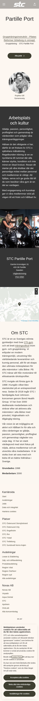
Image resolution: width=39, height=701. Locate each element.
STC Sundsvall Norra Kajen (14, 545)
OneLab (5, 608)
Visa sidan (19, 277)
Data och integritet (10, 507)
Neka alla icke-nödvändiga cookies (19, 686)
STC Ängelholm (9, 531)
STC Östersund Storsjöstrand (15, 523)
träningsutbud (22, 345)
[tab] (16, 243)
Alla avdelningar (9, 578)
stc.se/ (19, 619)
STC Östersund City (11, 527)
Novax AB (6, 590)
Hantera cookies (9, 511)
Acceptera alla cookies (19, 677)
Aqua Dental (7, 597)
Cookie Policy (17, 657)
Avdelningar (7, 500)
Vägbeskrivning (19, 273)
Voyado (5, 593)
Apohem (5, 604)
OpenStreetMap (33, 321)
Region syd (7, 575)
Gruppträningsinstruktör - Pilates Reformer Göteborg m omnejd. (19, 38)
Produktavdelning (9, 564)
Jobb (4, 504)
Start (4, 496)
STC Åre (6, 534)
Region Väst (7, 567)
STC (4, 601)
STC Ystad (7, 538)
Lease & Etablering (10, 557)
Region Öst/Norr (9, 571)
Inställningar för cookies (19, 694)
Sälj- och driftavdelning (12, 560)
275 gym (28, 342)
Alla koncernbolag (10, 612)
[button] (35, 4)
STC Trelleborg (8, 541)
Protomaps (24, 321)
